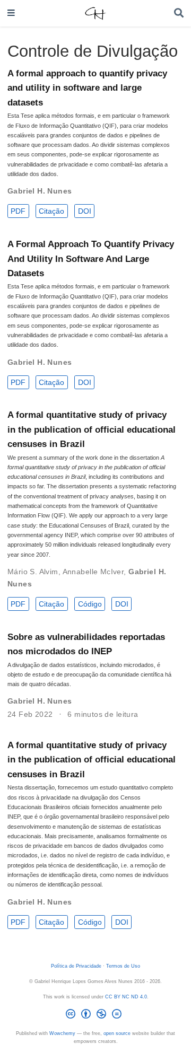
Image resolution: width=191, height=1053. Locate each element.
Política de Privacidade (76, 966)
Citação (51, 211)
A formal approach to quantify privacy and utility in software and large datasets (87, 88)
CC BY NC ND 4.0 (126, 996)
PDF (18, 211)
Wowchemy (62, 1033)
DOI (84, 211)
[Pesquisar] (179, 13)
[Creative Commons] (96, 1015)
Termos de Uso (123, 966)
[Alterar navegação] (11, 13)
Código (90, 604)
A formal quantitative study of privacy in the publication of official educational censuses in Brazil (91, 429)
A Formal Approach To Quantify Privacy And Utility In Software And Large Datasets (90, 258)
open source (117, 1033)
